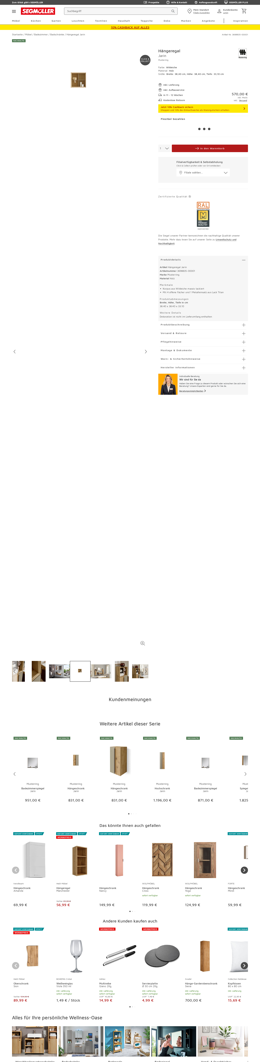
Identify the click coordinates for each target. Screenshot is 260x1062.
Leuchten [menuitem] (78, 20)
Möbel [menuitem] (16, 20)
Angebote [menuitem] (208, 20)
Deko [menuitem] (167, 20)
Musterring (163, 60)
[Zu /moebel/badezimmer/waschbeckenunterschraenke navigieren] (34, 1041)
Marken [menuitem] (186, 20)
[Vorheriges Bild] (14, 351)
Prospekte (154, 2)
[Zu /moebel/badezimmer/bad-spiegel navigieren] (173, 1041)
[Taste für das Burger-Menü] (14, 11)
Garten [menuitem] (56, 20)
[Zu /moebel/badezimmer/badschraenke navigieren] (81, 1041)
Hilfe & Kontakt (179, 2)
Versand (243, 100)
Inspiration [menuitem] (240, 20)
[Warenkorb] (244, 11)
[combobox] (164, 148)
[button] (143, 643)
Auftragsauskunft (208, 2)
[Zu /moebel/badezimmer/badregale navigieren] (127, 1041)
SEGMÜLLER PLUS (238, 2)
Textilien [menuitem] (101, 20)
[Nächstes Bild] (145, 351)
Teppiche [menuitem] (147, 20)
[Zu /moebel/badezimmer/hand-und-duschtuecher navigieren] (220, 1041)
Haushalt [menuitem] (124, 20)
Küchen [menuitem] (36, 20)
